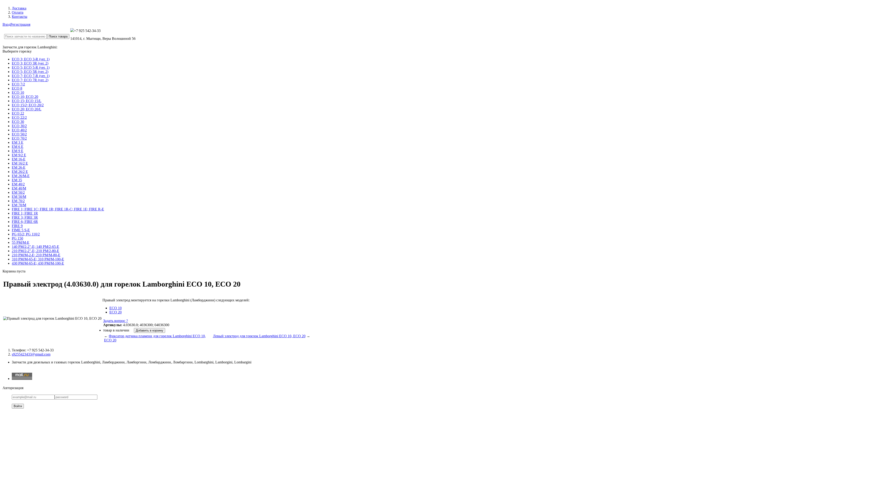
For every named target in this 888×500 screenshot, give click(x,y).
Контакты (19, 17)
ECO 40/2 (19, 130)
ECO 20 (115, 312)
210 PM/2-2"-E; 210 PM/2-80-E (35, 251)
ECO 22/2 (19, 117)
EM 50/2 (18, 192)
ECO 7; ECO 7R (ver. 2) (30, 80)
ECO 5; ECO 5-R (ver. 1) (30, 67)
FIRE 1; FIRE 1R (25, 213)
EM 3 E (17, 142)
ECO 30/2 (19, 126)
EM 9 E (17, 151)
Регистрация (20, 24)
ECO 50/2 (19, 134)
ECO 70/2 (19, 138)
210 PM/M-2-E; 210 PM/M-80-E (36, 255)
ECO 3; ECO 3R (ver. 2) (30, 63)
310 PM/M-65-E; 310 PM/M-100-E (38, 259)
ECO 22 (18, 113)
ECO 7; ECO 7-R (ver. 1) (30, 76)
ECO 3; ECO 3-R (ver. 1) (30, 59)
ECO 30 (18, 122)
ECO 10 (18, 92)
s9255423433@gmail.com (31, 354)
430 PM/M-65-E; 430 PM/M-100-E (38, 263)
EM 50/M (19, 197)
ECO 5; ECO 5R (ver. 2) (30, 72)
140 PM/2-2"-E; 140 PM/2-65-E (35, 247)
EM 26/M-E (21, 176)
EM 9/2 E (19, 155)
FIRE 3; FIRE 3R (25, 217)
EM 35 (17, 180)
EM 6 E (17, 147)
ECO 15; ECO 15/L (26, 101)
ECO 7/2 (18, 84)
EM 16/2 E (20, 163)
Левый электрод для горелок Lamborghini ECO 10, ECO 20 (259, 336)
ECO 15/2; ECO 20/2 (28, 105)
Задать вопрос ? (115, 321)
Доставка (19, 8)
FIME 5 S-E (21, 230)
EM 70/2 (18, 201)
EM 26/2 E (20, 172)
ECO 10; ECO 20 (25, 97)
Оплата (17, 12)
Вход (6, 24)
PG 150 (17, 238)
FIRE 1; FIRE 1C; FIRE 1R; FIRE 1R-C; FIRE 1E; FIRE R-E (58, 209)
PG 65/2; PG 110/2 (26, 234)
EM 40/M (19, 188)
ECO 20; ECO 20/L (26, 109)
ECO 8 (17, 88)
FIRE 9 (17, 226)
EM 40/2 (18, 184)
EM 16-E (18, 159)
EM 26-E (18, 167)
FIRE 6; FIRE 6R (25, 222)
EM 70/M (19, 205)
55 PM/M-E (20, 242)
